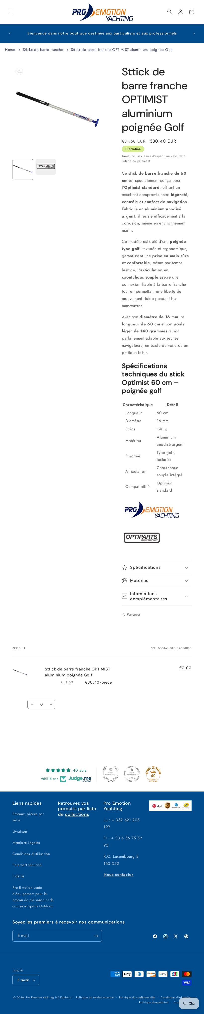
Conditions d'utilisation (31, 853)
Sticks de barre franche (43, 49)
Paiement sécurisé (27, 864)
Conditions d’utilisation (176, 997)
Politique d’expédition (153, 1002)
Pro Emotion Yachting (40, 997)
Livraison (19, 831)
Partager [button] (134, 614)
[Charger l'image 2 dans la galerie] (46, 167)
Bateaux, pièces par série (28, 817)
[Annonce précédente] (9, 33)
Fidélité (18, 876)
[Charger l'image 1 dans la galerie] (22, 169)
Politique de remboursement (95, 997)
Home (10, 49)
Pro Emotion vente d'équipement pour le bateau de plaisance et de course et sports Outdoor (33, 897)
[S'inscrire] (96, 936)
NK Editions (63, 997)
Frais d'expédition (157, 156)
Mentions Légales (26, 842)
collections (77, 814)
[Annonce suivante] (194, 33)
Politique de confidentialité (137, 997)
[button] (10, 11)
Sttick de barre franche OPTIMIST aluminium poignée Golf (122, 49)
